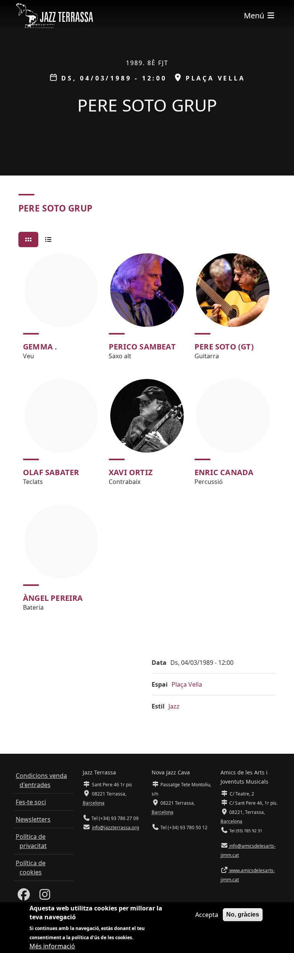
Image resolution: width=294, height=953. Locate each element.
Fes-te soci (31, 802)
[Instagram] (44, 896)
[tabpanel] (147, 435)
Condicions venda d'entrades (41, 780)
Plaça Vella (187, 684)
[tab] (28, 239)
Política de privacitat (31, 841)
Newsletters (33, 819)
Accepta (206, 914)
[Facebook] (23, 896)
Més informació (52, 946)
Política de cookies (31, 867)
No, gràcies (242, 914)
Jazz (174, 706)
